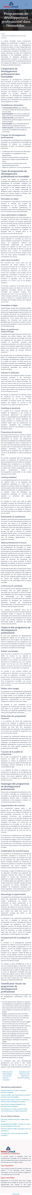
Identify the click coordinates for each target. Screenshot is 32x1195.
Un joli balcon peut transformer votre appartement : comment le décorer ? (23, 1076)
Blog (4, 33)
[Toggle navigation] (26, 4)
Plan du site (16, 1194)
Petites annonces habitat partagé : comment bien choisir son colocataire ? (7, 1076)
